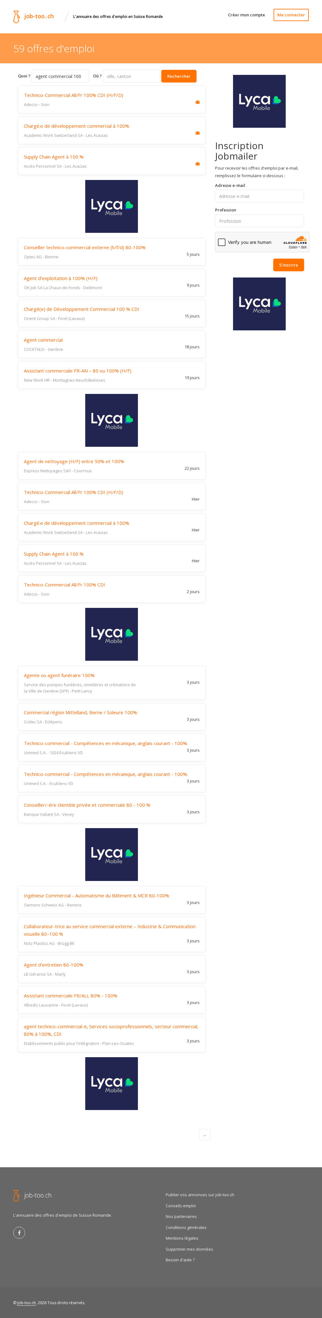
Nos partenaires (181, 1216)
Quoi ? (24, 76)
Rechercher (179, 76)
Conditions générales (186, 1227)
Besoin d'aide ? (180, 1260)
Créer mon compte (246, 15)
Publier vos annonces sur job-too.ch (200, 1194)
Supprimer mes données (189, 1249)
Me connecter (291, 15)
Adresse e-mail (230, 185)
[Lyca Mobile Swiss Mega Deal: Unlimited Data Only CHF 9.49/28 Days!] (112, 206)
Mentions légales (182, 1238)
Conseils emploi (181, 1206)
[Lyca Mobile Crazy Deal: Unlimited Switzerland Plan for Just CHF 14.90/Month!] (112, 420)
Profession (225, 210)
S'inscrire (288, 265)
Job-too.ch (26, 1302)
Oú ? (97, 76)
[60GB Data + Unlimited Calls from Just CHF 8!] (259, 101)
